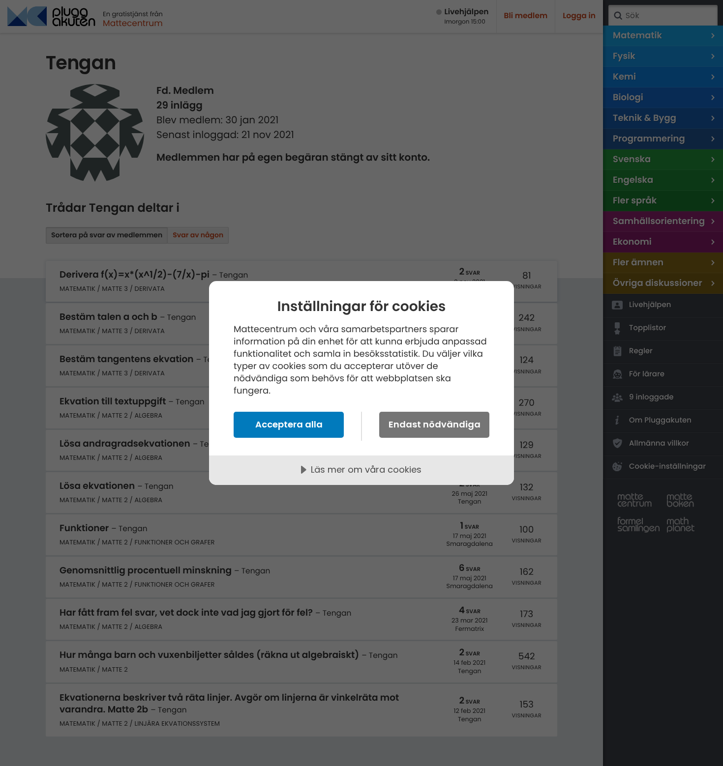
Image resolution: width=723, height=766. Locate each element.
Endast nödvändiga (435, 424)
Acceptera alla (289, 424)
